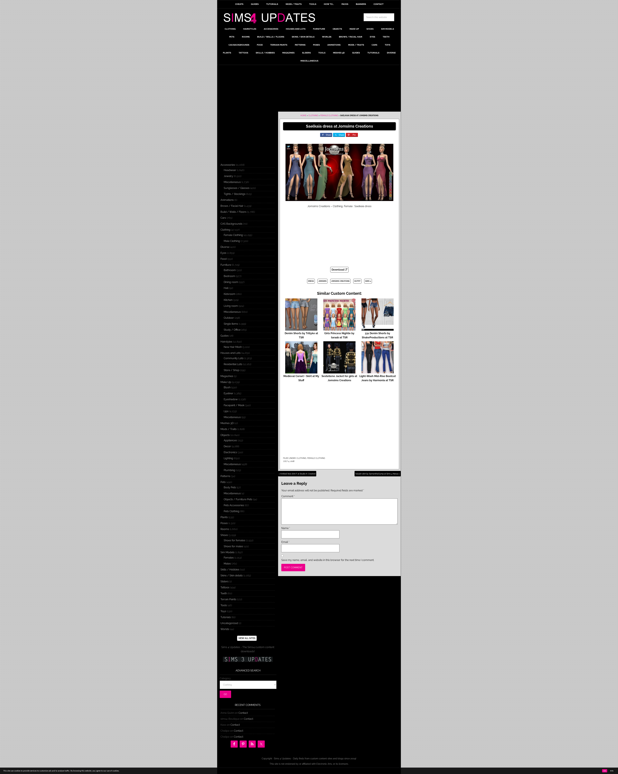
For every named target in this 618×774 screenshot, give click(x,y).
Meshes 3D (227, 423)
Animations (227, 199)
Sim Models (227, 552)
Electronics (230, 452)
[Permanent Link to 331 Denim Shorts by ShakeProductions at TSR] (377, 329)
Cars (223, 217)
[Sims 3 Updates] (247, 659)
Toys (223, 611)
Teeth (223, 593)
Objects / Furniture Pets (238, 499)
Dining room (231, 282)
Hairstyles (226, 341)
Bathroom (230, 270)
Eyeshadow (231, 399)
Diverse (224, 246)
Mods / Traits (228, 429)
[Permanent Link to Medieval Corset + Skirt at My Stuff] (301, 371)
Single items (231, 323)
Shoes (224, 535)
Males (227, 563)
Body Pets (230, 487)
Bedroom (229, 276)
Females (229, 557)
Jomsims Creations (340, 281)
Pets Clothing (231, 511)
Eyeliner (228, 393)
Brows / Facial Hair (231, 205)
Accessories (227, 164)
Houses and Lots (230, 352)
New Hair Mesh (233, 347)
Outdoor (229, 317)
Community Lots (233, 358)
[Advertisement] (309, 89)
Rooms (224, 529)
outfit (357, 281)
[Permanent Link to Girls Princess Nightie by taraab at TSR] (339, 329)
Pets (223, 482)
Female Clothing (329, 115)
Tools (223, 605)
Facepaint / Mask (234, 405)
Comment (288, 496)
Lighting (228, 458)
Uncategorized (229, 623)
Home (303, 115)
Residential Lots (233, 364)
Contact (243, 712)
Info (611, 771)
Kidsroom (229, 294)
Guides (224, 335)
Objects (225, 435)
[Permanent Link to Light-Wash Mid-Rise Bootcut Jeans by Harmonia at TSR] (377, 371)
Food (223, 258)
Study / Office (232, 329)
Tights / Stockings (234, 194)
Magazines (226, 376)
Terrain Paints (228, 599)
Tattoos (224, 587)
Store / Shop (231, 370)
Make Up (225, 382)
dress (311, 281)
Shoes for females (234, 540)
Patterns (225, 476)
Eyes (223, 252)
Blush (227, 387)
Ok (604, 771)
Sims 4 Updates (271, 18)
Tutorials (225, 617)
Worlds (224, 629)
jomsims (322, 281)
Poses (224, 523)
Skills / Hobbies (229, 569)
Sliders (224, 581)
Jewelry (228, 176)
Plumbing (229, 470)
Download (338, 269)
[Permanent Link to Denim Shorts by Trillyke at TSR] (301, 329)
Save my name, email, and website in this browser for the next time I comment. (327, 560)
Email (285, 542)
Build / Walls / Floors (233, 211)
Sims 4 (368, 281)
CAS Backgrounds (231, 223)
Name (285, 528)
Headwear (230, 170)
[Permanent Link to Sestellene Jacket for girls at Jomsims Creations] (339, 371)
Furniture (225, 264)
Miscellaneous (232, 182)
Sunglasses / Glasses (236, 188)
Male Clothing (232, 241)
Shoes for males (233, 546)
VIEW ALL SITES (246, 638)
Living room (231, 305)
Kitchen (228, 299)
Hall (226, 288)
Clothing (313, 115)
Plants (224, 517)
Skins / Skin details (231, 575)
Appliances (230, 440)
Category (225, 678)
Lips (226, 411)
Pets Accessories (234, 505)
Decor (227, 446)
